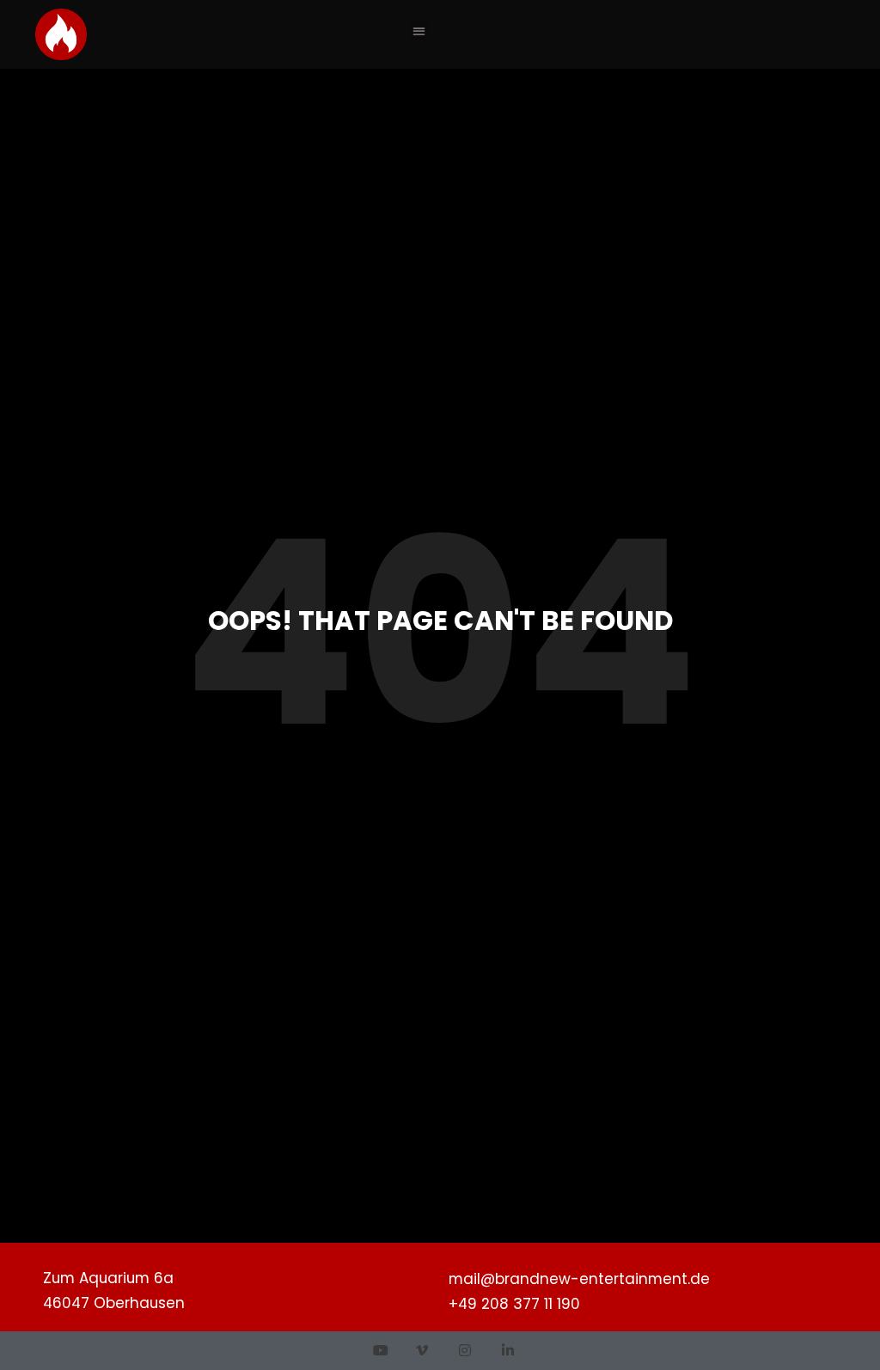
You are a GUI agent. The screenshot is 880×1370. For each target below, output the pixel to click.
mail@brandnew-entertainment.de (579, 1279)
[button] (420, 30)
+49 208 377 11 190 (514, 1304)
